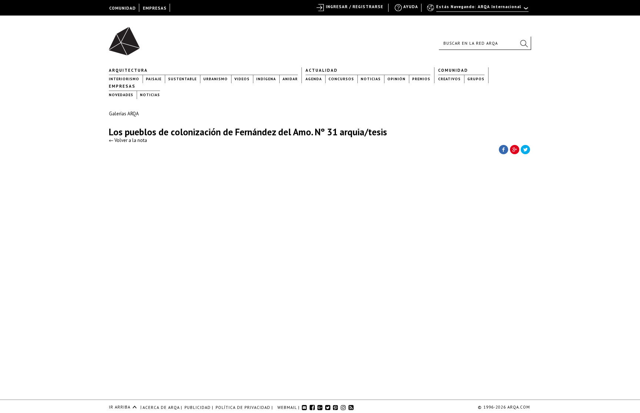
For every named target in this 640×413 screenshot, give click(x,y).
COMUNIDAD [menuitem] (122, 8)
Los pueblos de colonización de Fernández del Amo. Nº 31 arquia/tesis (248, 132)
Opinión (396, 79)
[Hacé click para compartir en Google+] (514, 149)
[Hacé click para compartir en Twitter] (525, 149)
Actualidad (322, 70)
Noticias (371, 79)
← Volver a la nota (128, 140)
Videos (242, 79)
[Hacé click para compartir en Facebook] (503, 149)
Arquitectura (128, 70)
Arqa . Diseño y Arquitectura (126, 37)
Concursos (341, 79)
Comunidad (453, 70)
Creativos (449, 79)
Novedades (121, 94)
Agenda (314, 79)
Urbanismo (215, 79)
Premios (421, 79)
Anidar (290, 79)
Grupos (475, 79)
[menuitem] (478, 10)
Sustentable (182, 79)
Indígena (266, 79)
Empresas (122, 86)
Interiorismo (124, 79)
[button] (523, 43)
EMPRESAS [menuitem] (155, 8)
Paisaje (153, 79)
